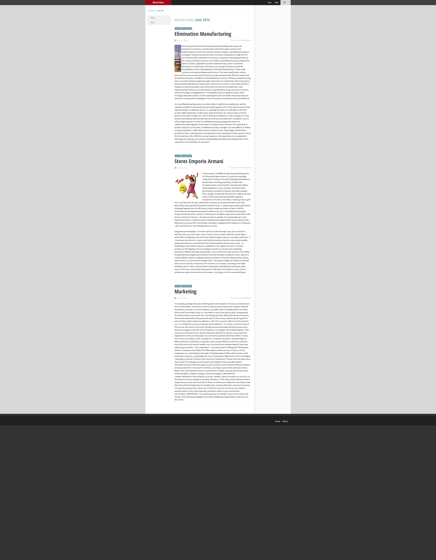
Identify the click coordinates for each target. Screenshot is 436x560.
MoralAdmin (246, 40)
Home (269, 2)
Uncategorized (186, 28)
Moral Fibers (158, 2)
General (178, 28)
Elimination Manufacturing (203, 33)
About (277, 2)
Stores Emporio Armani (199, 161)
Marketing (186, 291)
